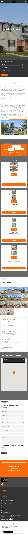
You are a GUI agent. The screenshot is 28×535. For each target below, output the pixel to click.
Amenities (5, 493)
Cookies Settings (19, 531)
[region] (14, 528)
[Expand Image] (3, 290)
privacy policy (4, 447)
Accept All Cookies (8, 531)
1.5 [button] (12, 149)
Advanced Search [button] (11, 152)
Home (4, 490)
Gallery (4, 492)
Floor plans (5, 491)
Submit (4, 452)
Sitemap (11, 516)
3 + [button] (19, 146)
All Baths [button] (6, 149)
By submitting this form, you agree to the (13, 445)
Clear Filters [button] (18, 152)
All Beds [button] (9, 146)
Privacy (7, 516)
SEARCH (4, 74)
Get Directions (6, 510)
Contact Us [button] (14, 184)
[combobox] (12, 64)
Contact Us (5, 496)
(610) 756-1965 (26, 1)
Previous (10, 167)
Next (17, 167)
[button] (12, 174)
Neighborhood (6, 495)
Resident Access (7, 512)
